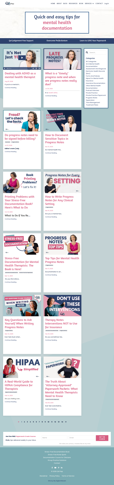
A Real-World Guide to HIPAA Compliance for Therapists (19, 385)
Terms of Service (68, 476)
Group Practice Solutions (57, 460)
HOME (53, 3)
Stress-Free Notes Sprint (57, 455)
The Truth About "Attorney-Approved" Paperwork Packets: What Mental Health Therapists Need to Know (61, 389)
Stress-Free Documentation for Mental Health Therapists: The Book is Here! (22, 263)
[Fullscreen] (39, 68)
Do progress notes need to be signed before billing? (21, 136)
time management (93, 102)
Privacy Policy (55, 476)
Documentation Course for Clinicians (57, 457)
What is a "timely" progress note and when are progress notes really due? (61, 78)
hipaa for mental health (11, 392)
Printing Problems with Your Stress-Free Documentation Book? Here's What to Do (19, 202)
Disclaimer (43, 476)
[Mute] (33, 68)
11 (51, 422)
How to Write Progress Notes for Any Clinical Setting (59, 200)
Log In (106, 3)
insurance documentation (11, 272)
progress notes (15, 142)
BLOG (65, 3)
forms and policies (93, 76)
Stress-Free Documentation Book (57, 452)
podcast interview (92, 90)
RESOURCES (73, 3)
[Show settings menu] (36, 68)
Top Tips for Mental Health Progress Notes (62, 260)
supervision (90, 100)
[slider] (21, 68)
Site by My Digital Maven (57, 481)
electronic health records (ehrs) (95, 72)
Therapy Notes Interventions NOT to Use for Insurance (61, 323)
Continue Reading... (11, 88)
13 (58, 422)
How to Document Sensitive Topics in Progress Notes (56, 138)
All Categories (91, 61)
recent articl (52, 93)
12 (55, 422)
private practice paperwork (26, 272)
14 (62, 422)
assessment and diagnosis (96, 69)
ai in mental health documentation (92, 65)
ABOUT (59, 3)
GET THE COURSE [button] (102, 438)
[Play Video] (4, 68)
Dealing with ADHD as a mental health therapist (20, 75)
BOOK (81, 3)
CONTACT (99, 3)
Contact (57, 463)
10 (48, 422)
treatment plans (92, 105)
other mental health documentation (93, 87)
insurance (7, 142)
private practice (91, 93)
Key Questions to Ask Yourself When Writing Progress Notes (19, 323)
